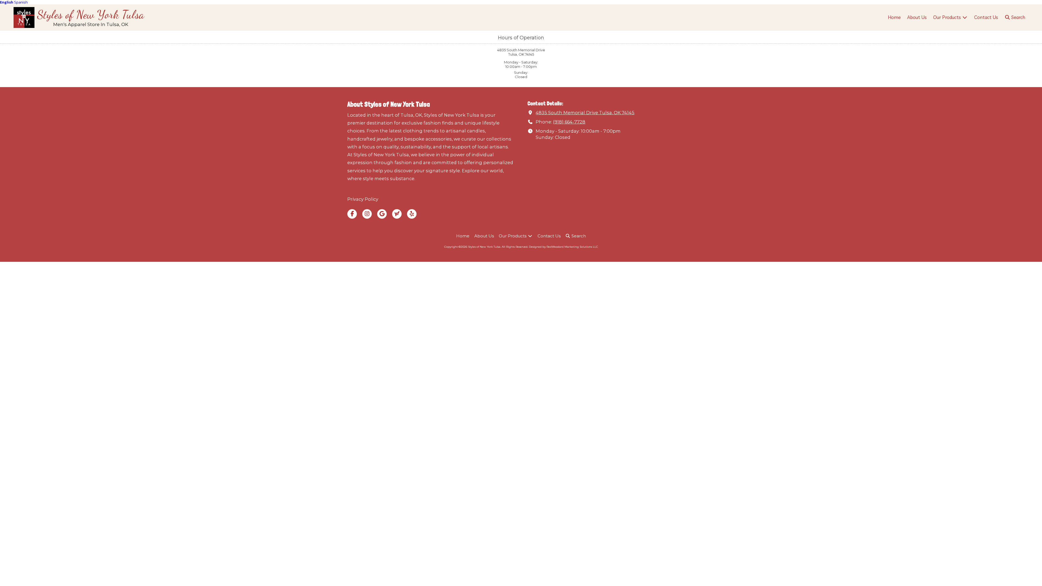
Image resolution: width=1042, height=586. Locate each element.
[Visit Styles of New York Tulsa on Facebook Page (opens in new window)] (352, 214)
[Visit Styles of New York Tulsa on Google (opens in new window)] (382, 214)
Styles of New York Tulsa (90, 14)
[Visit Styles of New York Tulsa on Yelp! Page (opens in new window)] (412, 214)
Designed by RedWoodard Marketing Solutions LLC (563, 247)
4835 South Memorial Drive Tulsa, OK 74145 (585, 112)
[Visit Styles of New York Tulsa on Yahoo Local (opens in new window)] (397, 214)
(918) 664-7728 (569, 122)
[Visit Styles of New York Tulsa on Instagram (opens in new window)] (367, 214)
